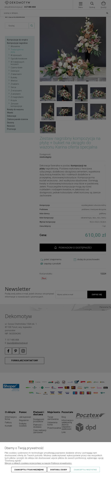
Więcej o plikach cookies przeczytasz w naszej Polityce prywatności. (38, 463)
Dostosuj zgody (58, 470)
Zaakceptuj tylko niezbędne (29, 470)
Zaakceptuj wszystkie (85, 470)
